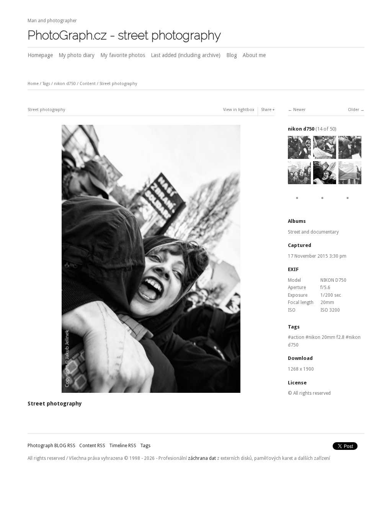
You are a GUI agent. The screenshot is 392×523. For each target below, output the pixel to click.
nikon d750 (65, 83)
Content (88, 83)
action (297, 337)
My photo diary (77, 55)
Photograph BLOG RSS (51, 445)
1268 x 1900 (301, 369)
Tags (46, 83)
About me (254, 55)
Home (33, 83)
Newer (299, 109)
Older (353, 109)
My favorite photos (122, 55)
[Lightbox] (151, 394)
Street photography (118, 83)
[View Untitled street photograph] (349, 205)
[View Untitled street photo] (299, 155)
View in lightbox (238, 109)
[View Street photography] (299, 205)
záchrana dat (202, 458)
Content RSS (92, 445)
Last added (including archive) (185, 55)
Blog (231, 55)
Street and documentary (313, 232)
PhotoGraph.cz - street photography (124, 35)
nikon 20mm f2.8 (327, 337)
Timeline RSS (122, 445)
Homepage (40, 55)
